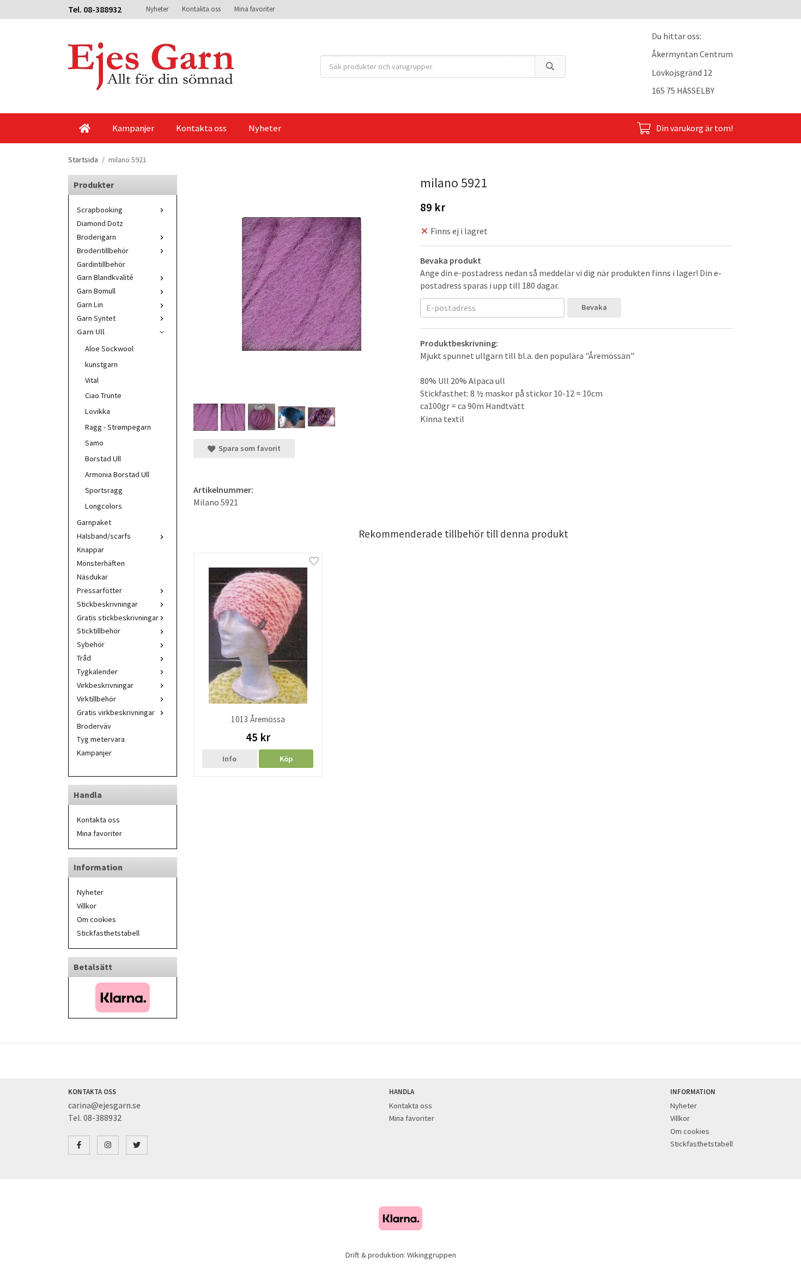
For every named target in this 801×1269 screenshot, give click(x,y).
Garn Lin (90, 304)
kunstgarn (101, 364)
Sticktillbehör (98, 631)
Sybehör (91, 644)
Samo (94, 443)
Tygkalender (97, 671)
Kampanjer (133, 128)
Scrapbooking (100, 210)
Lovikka (97, 411)
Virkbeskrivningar (105, 685)
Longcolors (103, 506)
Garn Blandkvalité (105, 277)
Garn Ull (91, 332)
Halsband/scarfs (104, 536)
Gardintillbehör (101, 264)
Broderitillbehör (103, 250)
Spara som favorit (248, 448)
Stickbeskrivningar (107, 604)
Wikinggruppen (431, 1255)
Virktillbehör (96, 699)
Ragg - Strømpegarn (118, 427)
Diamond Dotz (100, 223)
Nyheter (157, 9)
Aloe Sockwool (109, 348)
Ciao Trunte (103, 395)
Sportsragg (104, 490)
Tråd (84, 658)
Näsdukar (92, 577)
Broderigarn (96, 237)
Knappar (90, 549)
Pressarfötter (99, 590)
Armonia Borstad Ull (117, 474)
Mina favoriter (254, 9)
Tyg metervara (101, 739)
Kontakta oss (201, 9)
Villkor (86, 906)
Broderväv (94, 726)
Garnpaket (94, 522)
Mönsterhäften (101, 563)
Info (229, 759)
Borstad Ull (103, 458)
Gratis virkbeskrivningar (116, 712)
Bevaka (594, 307)
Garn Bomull (96, 291)
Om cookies (96, 919)
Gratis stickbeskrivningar (118, 618)
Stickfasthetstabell (108, 933)
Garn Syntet (96, 318)
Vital (92, 380)
